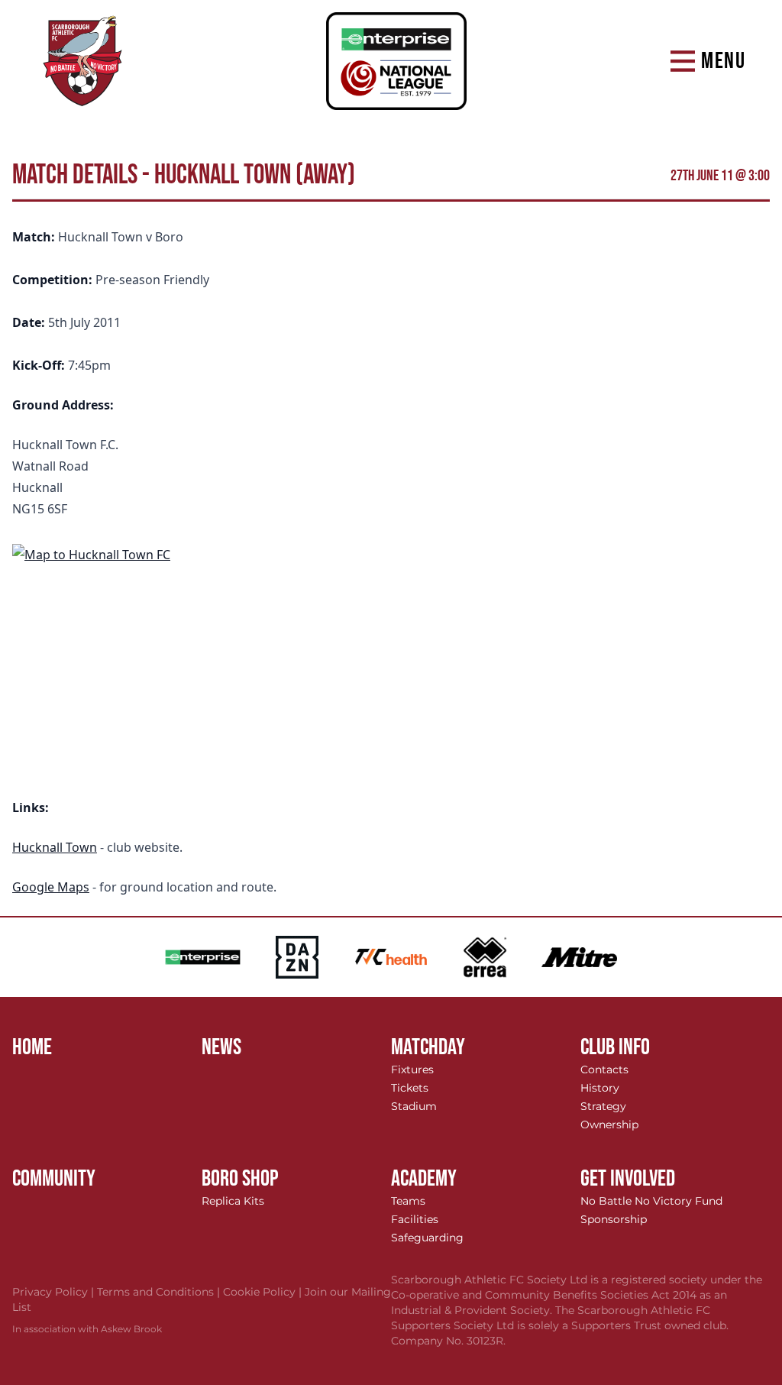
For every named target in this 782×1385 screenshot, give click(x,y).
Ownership (609, 1124)
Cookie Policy (264, 1292)
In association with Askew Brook (87, 1329)
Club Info (615, 1047)
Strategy (603, 1106)
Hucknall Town (54, 847)
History (599, 1088)
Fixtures (412, 1069)
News (221, 1047)
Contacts (604, 1069)
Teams (408, 1201)
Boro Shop (240, 1178)
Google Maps (50, 887)
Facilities (414, 1219)
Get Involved (627, 1178)
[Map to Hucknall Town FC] (391, 658)
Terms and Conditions (160, 1292)
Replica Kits (233, 1201)
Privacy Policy (54, 1292)
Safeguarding (427, 1237)
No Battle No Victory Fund (651, 1201)
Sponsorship (613, 1219)
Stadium (414, 1106)
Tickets (409, 1088)
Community (53, 1178)
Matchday (428, 1047)
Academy (424, 1178)
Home (32, 1047)
